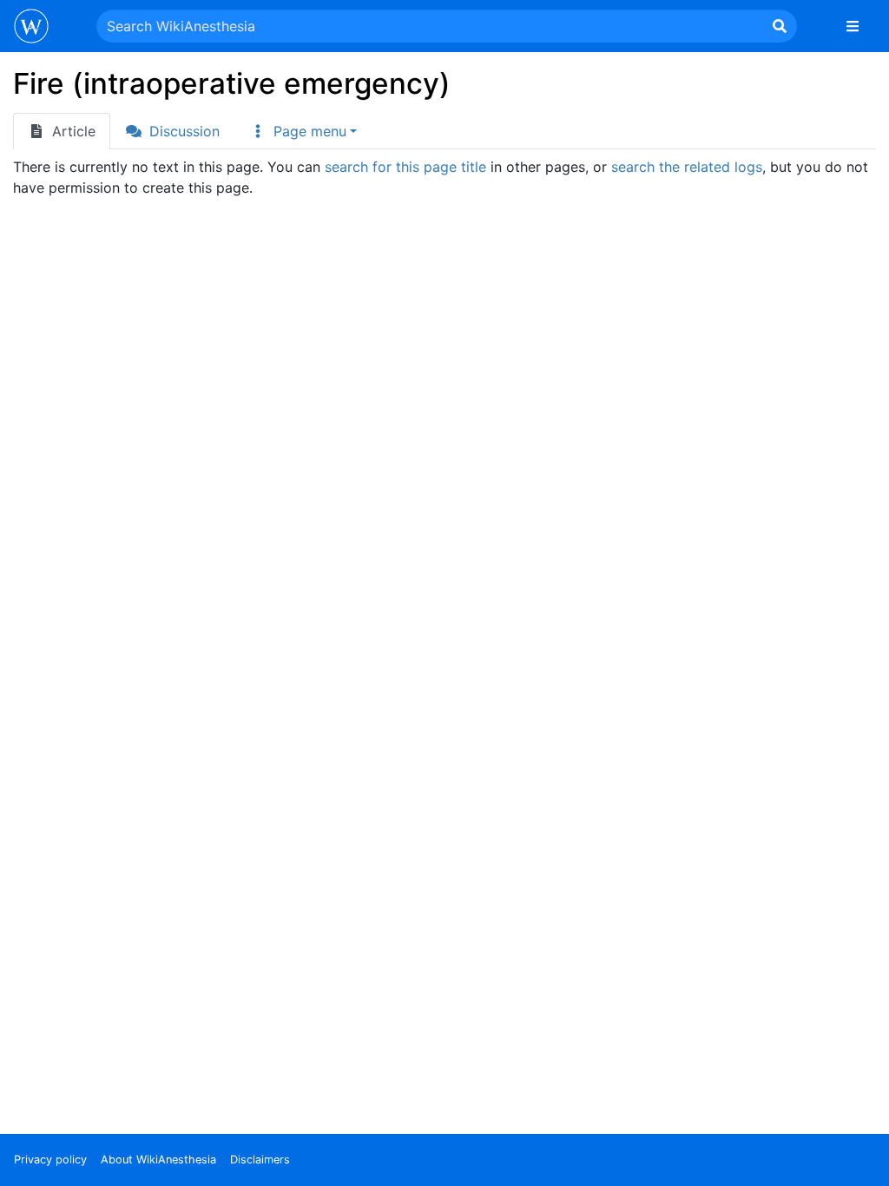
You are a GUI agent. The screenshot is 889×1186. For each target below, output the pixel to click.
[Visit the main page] (31, 27)
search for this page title (405, 166)
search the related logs (686, 166)
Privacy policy (50, 1159)
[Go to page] (779, 26)
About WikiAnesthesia (158, 1159)
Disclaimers (260, 1159)
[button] (303, 131)
